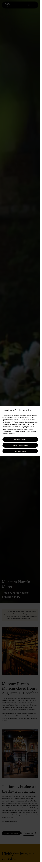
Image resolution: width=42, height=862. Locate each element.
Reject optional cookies (20, 445)
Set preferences (20, 451)
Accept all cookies (20, 439)
